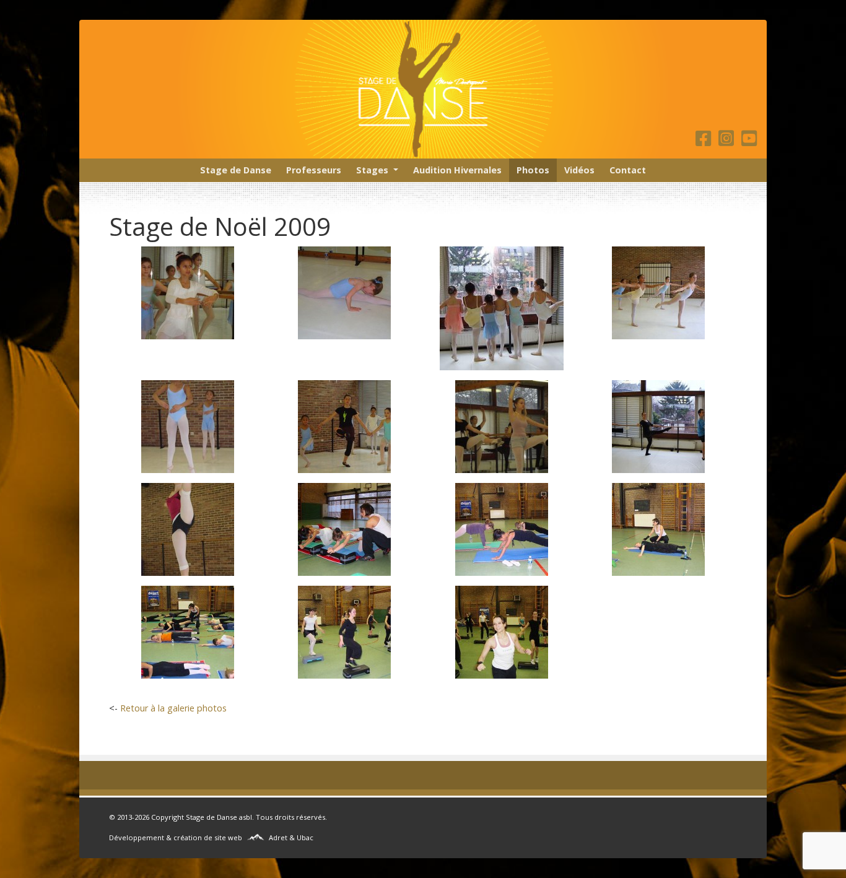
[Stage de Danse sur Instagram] (728, 141)
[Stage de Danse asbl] (423, 89)
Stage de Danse (235, 170)
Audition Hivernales (457, 170)
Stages (372, 170)
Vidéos (579, 170)
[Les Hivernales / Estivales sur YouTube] (749, 141)
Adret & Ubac (291, 837)
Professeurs (313, 170)
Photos (533, 170)
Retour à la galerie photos (173, 708)
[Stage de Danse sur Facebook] (706, 141)
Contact (627, 170)
